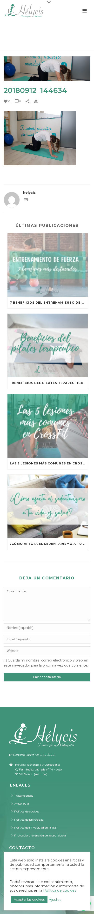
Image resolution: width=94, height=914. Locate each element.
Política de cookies (26, 811)
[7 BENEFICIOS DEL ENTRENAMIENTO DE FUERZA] (47, 265)
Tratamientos (23, 795)
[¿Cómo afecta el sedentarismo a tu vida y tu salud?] (47, 506)
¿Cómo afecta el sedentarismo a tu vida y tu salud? (49, 544)
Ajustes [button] (55, 899)
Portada (11, 44)
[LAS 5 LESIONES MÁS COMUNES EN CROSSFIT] (47, 426)
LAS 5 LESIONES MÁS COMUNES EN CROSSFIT (49, 463)
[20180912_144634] (47, 68)
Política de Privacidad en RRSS (35, 827)
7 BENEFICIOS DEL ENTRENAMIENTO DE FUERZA (49, 302)
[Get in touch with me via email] (26, 200)
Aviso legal (21, 803)
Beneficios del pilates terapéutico (48, 383)
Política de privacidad (29, 819)
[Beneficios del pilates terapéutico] (47, 345)
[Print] (38, 101)
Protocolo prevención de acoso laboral (40, 835)
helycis (29, 192)
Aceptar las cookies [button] (29, 899)
